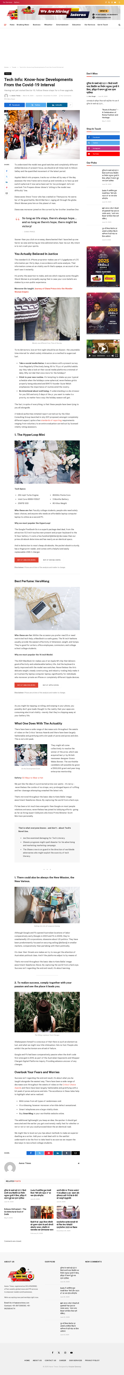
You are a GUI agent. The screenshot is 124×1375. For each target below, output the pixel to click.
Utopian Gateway (75, 1367)
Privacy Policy (92, 1360)
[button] (103, 349)
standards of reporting (51, 420)
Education (76, 25)
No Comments (66, 96)
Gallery (16, 2)
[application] (103, 349)
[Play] (90, 356)
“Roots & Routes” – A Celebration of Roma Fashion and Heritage (110, 114)
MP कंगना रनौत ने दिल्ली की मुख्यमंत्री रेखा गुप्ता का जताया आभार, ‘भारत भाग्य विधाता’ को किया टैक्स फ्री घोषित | (110, 213)
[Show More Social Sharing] (70, 105)
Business (36, 25)
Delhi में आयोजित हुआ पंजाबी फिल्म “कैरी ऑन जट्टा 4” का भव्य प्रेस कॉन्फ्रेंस (41, 1193)
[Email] (6, 193)
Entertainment (62, 25)
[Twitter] (6, 176)
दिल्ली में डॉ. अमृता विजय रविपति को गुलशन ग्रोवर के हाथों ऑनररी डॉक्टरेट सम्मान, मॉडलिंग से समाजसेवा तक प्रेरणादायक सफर (42, 1226)
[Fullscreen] (116, 356)
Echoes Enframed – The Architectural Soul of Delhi (15, 1212)
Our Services (7, 2)
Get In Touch (102, 25)
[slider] (101, 355)
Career (62, 1360)
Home (12, 25)
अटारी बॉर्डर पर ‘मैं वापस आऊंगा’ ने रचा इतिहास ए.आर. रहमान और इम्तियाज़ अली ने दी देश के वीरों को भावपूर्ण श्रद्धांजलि (68, 1194)
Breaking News (23, 25)
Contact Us (50, 1360)
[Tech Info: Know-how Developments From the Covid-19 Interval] (42, 134)
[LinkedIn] (6, 182)
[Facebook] (6, 171)
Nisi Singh (92, 96)
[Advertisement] (62, 47)
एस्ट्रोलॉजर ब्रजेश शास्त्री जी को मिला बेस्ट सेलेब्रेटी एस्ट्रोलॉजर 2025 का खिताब (67, 1224)
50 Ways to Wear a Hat (32, 778)
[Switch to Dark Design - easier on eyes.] (119, 2)
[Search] (119, 25)
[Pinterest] (6, 187)
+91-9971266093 (19, 1306)
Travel (8, 73)
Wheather (48, 25)
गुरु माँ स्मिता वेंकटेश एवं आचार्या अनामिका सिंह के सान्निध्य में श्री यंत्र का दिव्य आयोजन (109, 232)
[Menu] (5, 25)
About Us (37, 1360)
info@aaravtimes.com (20, 1303)
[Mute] (113, 356)
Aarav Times (16, 96)
